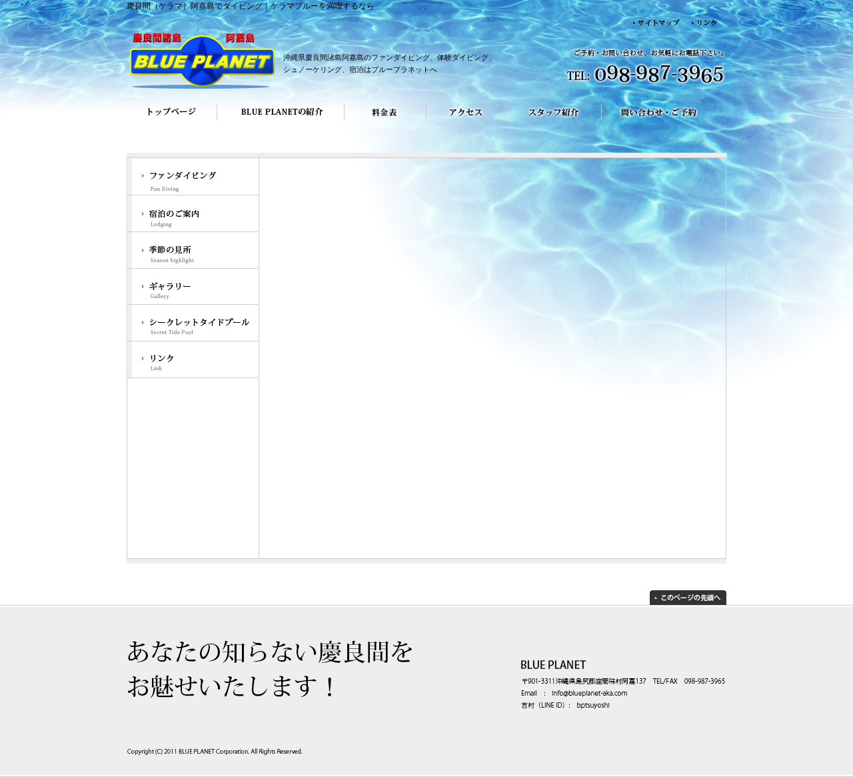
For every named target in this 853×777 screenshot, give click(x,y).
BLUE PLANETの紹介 (281, 121)
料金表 (385, 121)
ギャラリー (192, 287)
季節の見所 (192, 250)
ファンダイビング (192, 176)
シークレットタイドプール (192, 323)
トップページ (172, 121)
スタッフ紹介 (554, 121)
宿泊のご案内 (192, 213)
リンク (192, 360)
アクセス (466, 121)
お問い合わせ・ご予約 (664, 121)
